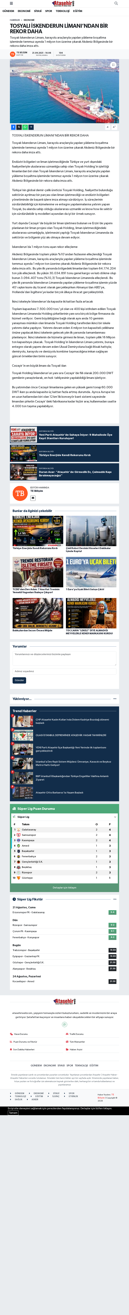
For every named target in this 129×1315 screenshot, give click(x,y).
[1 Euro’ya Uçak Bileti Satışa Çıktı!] (91, 572)
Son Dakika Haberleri (23, 1049)
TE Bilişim (36, 491)
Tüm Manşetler (77, 1042)
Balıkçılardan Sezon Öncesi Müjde (32, 630)
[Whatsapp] (64, 1024)
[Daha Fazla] (31, 127)
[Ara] (116, 4)
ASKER (34, 1100)
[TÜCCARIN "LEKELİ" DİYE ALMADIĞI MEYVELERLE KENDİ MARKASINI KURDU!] (91, 613)
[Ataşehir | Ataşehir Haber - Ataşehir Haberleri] (63, 3)
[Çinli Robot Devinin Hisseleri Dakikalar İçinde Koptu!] (91, 530)
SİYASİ (37, 11)
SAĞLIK (18, 1100)
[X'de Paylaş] (19, 127)
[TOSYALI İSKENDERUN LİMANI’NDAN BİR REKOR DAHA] (64, 91)
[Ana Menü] (11, 3)
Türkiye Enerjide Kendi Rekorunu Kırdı (35, 548)
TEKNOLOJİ (63, 11)
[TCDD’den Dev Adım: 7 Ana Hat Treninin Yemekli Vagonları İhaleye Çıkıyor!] (38, 572)
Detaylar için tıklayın (64, 887)
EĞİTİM (77, 11)
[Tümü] (114, 699)
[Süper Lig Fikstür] (114, 899)
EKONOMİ (24, 11)
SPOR (48, 11)
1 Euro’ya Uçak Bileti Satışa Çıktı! (85, 589)
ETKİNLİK (73, 1096)
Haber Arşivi (76, 1049)
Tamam (13, 1113)
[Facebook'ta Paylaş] (13, 127)
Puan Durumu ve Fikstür (25, 1042)
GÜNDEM (8, 11)
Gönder (19, 680)
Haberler (15, 20)
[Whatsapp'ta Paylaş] (25, 127)
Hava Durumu (21, 1034)
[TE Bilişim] (20, 493)
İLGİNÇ (55, 1096)
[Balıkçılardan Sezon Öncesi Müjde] (38, 613)
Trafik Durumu (77, 1034)
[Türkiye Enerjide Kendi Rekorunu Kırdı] (38, 530)
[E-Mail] (33, 498)
